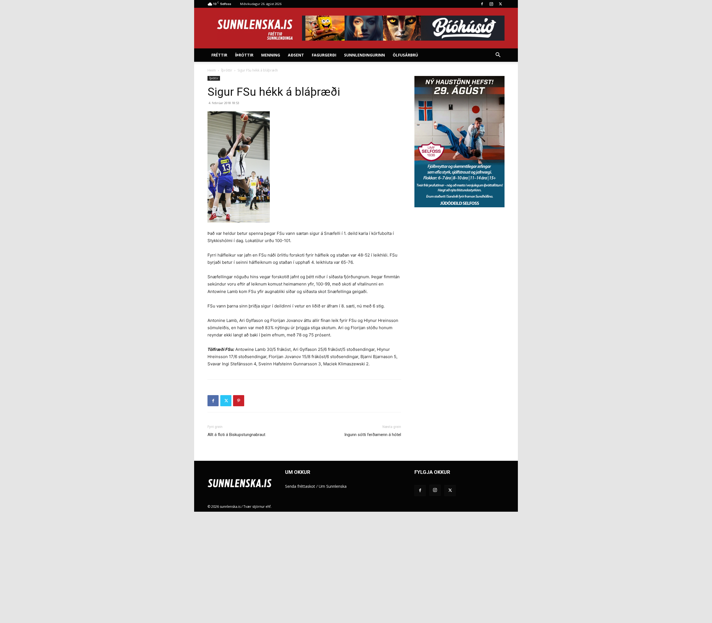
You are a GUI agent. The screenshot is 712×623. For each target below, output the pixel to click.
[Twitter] (500, 4)
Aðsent (296, 55)
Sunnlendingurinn (364, 55)
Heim (211, 70)
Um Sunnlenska (333, 486)
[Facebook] (482, 4)
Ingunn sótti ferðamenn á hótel (372, 434)
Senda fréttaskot (300, 486)
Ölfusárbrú (405, 55)
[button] (498, 55)
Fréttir (219, 55)
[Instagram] (491, 4)
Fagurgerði (324, 55)
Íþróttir (244, 55)
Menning (270, 55)
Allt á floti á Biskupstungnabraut (236, 434)
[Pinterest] (238, 400)
